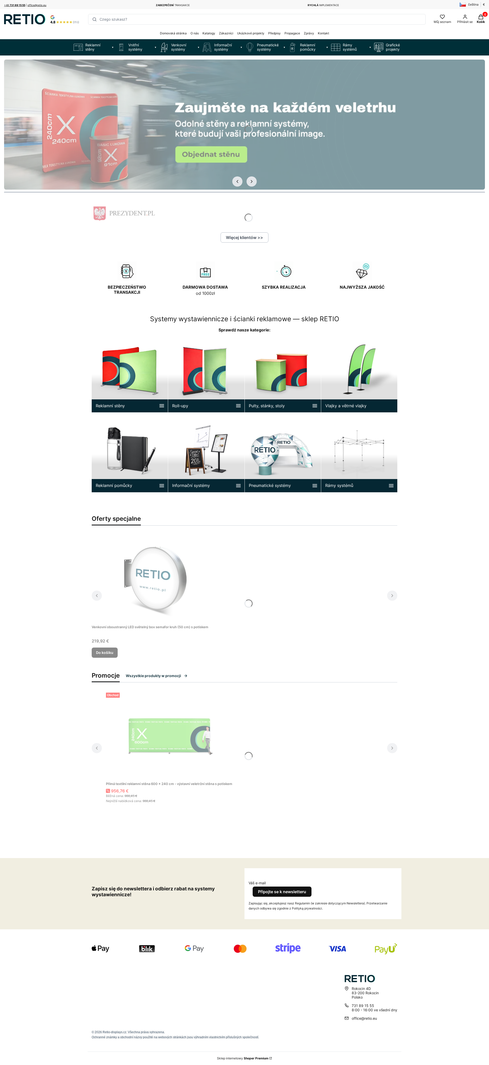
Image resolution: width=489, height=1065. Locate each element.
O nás (195, 33)
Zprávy (309, 33)
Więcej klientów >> (244, 237)
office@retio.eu (37, 5)
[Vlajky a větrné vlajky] (359, 374)
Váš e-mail (257, 883)
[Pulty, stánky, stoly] (283, 374)
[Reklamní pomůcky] (130, 454)
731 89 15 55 (363, 1005)
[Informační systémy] (206, 454)
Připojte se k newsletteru (282, 891)
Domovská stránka (173, 33)
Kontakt (323, 33)
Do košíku (104, 652)
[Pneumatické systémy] (283, 454)
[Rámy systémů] (359, 454)
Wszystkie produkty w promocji (153, 676)
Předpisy (274, 33)
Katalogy (208, 33)
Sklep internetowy (242, 1058)
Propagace (292, 33)
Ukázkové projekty (250, 33)
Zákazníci (226, 33)
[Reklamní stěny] (130, 374)
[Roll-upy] (206, 374)
